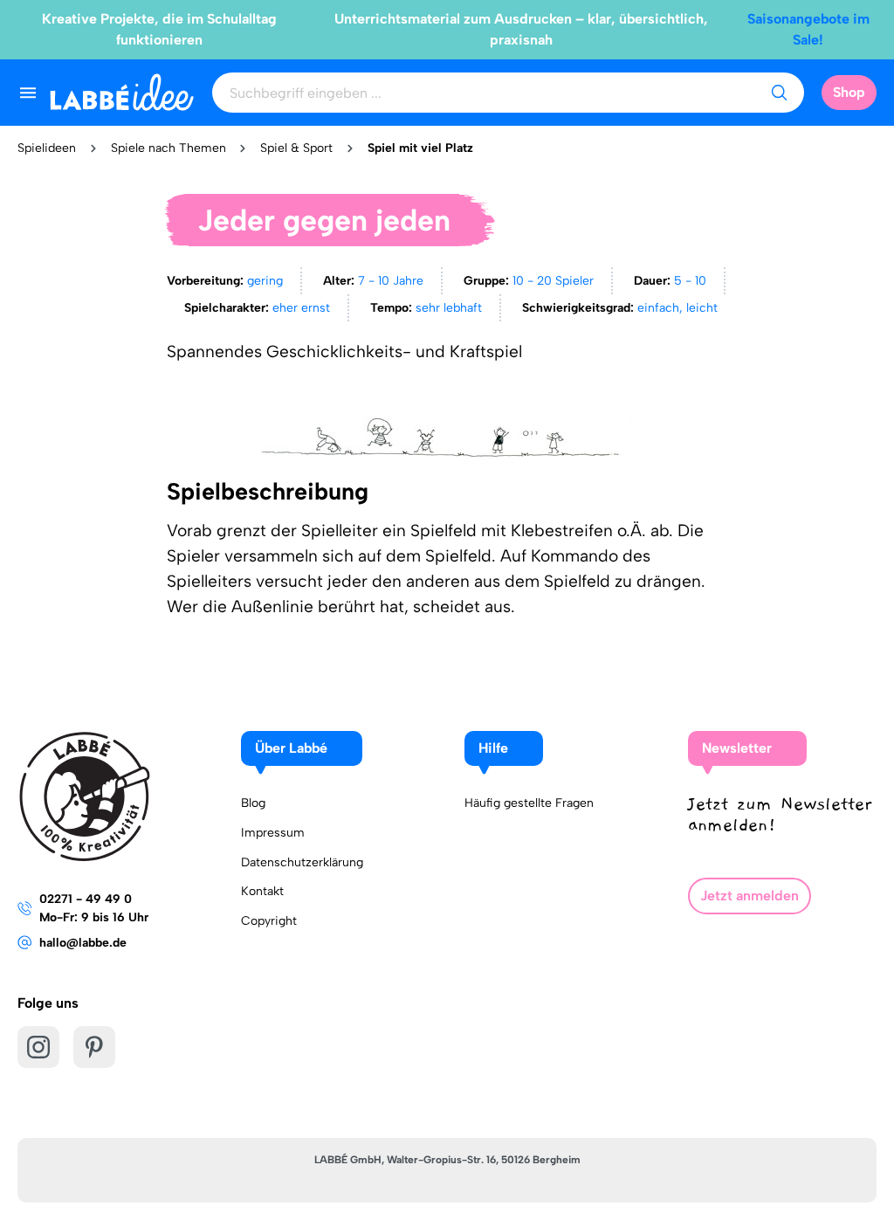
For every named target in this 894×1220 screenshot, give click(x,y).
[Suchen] (778, 92)
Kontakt (262, 891)
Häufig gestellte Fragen (529, 803)
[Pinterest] (94, 1047)
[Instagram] (38, 1047)
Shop (849, 92)
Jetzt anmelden (749, 895)
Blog (253, 803)
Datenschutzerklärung (302, 862)
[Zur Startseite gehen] (122, 92)
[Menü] (28, 92)
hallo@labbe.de (83, 942)
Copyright (269, 920)
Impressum (273, 832)
